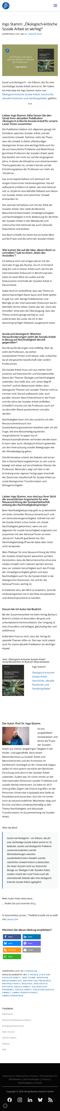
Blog (33, 903)
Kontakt (38, 1082)
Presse (34, 1075)
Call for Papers (9, 1037)
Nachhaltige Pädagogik (37, 980)
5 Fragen (33, 974)
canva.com (12, 919)
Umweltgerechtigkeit (25, 992)
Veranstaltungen (31, 1079)
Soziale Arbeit (23, 989)
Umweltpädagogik (12, 995)
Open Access (8, 1031)
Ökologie (27, 983)
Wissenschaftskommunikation (16, 1020)
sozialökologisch (43, 989)
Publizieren (7, 1014)
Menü (55, 5)
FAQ (4, 1049)
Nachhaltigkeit (11, 983)
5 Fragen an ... (32, 971)
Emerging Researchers (13, 1025)
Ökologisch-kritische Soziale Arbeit (43, 680)
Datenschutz (22, 1075)
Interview (42, 977)
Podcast (6, 1043)
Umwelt (6, 992)
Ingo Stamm (28, 977)
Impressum (8, 1075)
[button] (12, 936)
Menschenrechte (12, 980)
